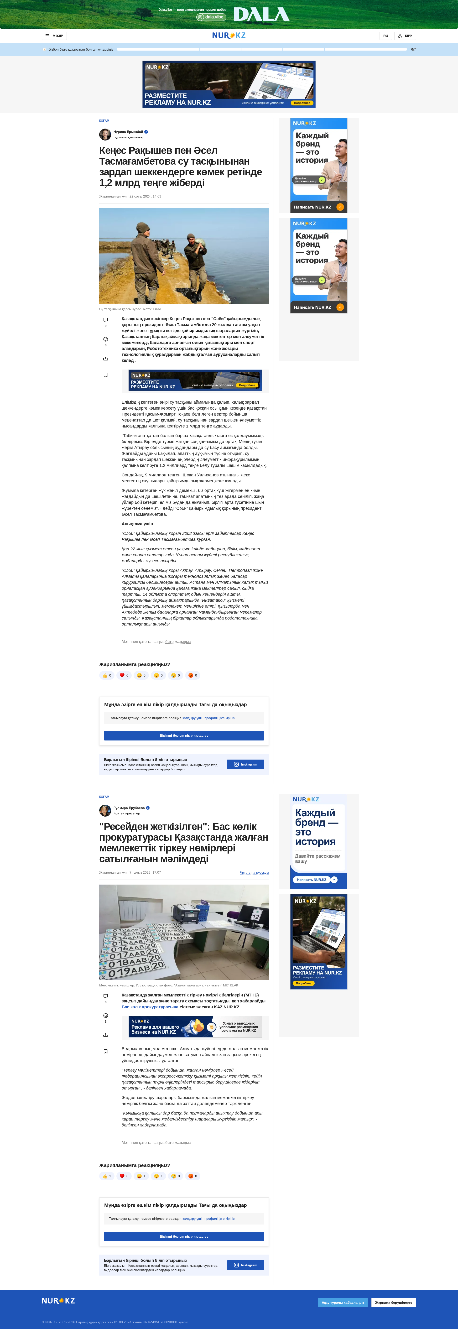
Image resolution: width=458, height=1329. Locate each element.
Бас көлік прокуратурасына (150, 1007)
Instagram (249, 764)
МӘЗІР (58, 36)
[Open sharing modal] (105, 358)
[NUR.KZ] (229, 36)
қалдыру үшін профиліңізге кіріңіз (208, 718)
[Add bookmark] (106, 375)
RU (385, 36)
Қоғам (104, 120)
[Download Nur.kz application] (229, 14)
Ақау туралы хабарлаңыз (343, 1302)
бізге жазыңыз (178, 642)
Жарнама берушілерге (393, 1302)
